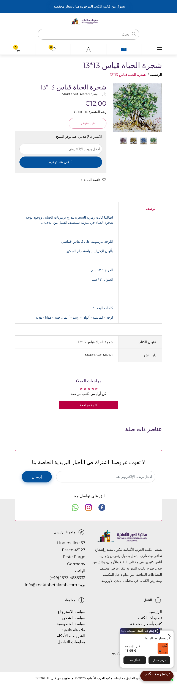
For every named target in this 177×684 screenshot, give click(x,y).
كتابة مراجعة (88, 405)
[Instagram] (88, 507)
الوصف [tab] (151, 209)
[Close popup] (169, 634)
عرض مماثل (159, 660)
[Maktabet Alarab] (88, 21)
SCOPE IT (42, 678)
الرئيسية (156, 75)
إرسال (37, 476)
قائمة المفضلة (91, 180)
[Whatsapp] (75, 507)
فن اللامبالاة (132, 646)
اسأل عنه (135, 660)
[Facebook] (101, 507)
